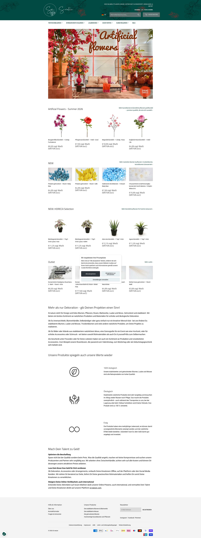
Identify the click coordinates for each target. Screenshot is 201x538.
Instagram (123, 518)
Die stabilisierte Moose (91, 511)
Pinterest (138, 518)
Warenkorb (153, 14)
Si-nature (55, 530)
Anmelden (137, 9)
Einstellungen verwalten (100, 279)
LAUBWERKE (93, 23)
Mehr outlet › (149, 262)
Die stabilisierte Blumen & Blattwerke (96, 508)
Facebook (131, 518)
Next (148, 64)
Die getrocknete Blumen (91, 514)
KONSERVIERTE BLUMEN (75, 23)
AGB (94, 525)
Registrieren (147, 510)
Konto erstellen (148, 9)
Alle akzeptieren (91, 274)
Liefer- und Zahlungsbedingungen (107, 525)
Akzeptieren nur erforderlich (110, 273)
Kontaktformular (53, 511)
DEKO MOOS (107, 23)
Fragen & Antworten (54, 514)
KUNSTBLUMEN (122, 23)
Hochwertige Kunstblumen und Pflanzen (97, 517)
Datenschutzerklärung (75, 525)
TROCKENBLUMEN (54, 23)
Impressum (87, 525)
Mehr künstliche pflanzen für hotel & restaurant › (137, 209)
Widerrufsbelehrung (125, 525)
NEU (133, 23)
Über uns (51, 508)
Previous (52, 64)
